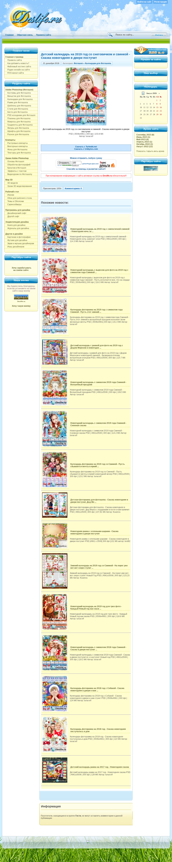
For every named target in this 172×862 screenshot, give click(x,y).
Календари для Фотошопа (19, 99)
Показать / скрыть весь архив (150, 151)
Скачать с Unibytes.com (86, 149)
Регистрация (160, 2)
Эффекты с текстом (15, 171)
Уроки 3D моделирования (18, 186)
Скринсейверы (13, 204)
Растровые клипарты (16, 143)
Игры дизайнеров (14, 246)
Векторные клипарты (16, 146)
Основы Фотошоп (14, 161)
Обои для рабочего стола (18, 198)
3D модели (11, 183)
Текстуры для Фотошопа (18, 153)
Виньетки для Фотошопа (18, 96)
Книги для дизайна (15, 225)
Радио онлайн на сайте (17, 70)
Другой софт (12, 216)
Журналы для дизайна (17, 228)
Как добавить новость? (17, 63)
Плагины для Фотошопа (17, 118)
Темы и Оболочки (14, 201)
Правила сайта (43, 35)
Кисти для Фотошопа (16, 112)
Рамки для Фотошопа (16, 102)
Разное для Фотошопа (17, 134)
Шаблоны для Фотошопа (18, 106)
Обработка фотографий (17, 164)
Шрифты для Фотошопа (17, 131)
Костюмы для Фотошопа (18, 93)
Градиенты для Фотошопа (19, 125)
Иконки (9, 195)
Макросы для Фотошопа (18, 121)
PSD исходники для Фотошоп (20, 115)
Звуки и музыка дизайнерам (19, 243)
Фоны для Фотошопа (16, 149)
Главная (9, 35)
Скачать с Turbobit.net (86, 147)
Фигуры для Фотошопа (17, 128)
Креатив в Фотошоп (15, 168)
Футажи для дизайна (16, 240)
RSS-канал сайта (14, 73)
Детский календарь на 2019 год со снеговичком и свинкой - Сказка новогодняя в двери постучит (85, 56)
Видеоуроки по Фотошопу (18, 174)
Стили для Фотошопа (16, 109)
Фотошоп (78, 63)
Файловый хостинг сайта (18, 66)
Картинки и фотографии (18, 237)
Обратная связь (25, 35)
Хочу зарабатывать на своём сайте (21, 269)
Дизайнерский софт (15, 213)
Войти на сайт (144, 2)
